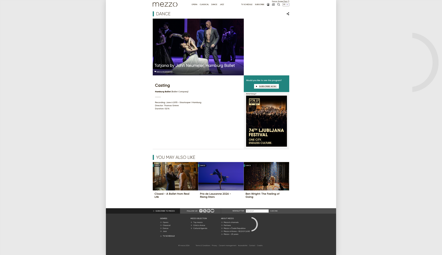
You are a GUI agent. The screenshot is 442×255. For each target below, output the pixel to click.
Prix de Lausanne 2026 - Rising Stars (215, 195)
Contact (252, 245)
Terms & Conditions (203, 245)
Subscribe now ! (268, 86)
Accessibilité (242, 245)
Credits (260, 245)
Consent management (227, 245)
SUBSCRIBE (274, 211)
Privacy (214, 245)
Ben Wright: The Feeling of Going (262, 195)
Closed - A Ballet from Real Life (171, 195)
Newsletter (238, 211)
